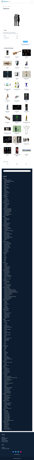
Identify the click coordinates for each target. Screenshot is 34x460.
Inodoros (5, 354)
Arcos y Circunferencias (7, 242)
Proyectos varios (5, 373)
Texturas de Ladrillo (6, 418)
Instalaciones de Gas (7, 295)
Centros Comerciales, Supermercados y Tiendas (10, 377)
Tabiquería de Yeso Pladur (7, 408)
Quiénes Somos (4, 439)
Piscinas (5, 318)
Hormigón (5, 239)
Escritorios (5, 328)
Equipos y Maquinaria (6, 270)
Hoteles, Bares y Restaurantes (8, 387)
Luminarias (5, 264)
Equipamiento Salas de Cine (8, 327)
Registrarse (3, 437)
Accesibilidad (5, 195)
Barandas (6, 198)
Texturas (4, 409)
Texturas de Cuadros (7, 414)
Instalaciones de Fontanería (8, 294)
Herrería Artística (6, 184)
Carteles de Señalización (7, 395)
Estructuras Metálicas (7, 236)
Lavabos (5, 355)
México (5, 260)
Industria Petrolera (6, 274)
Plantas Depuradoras (8, 285)
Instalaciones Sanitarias (7, 298)
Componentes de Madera (7, 180)
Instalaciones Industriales (7, 275)
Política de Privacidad (5, 441)
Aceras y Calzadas (6, 310)
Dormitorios (5, 322)
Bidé (4, 350)
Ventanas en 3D (6, 194)
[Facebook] (7, 164)
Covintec (5, 401)
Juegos (5, 333)
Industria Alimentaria (7, 272)
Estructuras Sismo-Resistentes (8, 237)
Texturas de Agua (6, 412)
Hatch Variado (6, 411)
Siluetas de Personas (7, 372)
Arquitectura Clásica (7, 320)
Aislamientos (6, 226)
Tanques (5, 277)
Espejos (5, 351)
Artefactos (5, 346)
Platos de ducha (6, 356)
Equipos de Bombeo (6, 271)
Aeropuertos (5, 374)
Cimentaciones (6, 229)
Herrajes (5, 183)
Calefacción (5, 205)
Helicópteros (6, 307)
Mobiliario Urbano (5, 309)
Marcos (5, 185)
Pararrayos (5, 265)
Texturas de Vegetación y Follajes (8, 420)
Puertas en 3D (6, 191)
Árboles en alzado (6, 423)
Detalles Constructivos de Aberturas (9, 181)
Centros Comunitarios (7, 378)
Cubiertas (5, 231)
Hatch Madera (6, 410)
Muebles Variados (6, 339)
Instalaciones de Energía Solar (8, 293)
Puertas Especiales (6, 192)
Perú (4, 261)
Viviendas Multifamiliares (7, 391)
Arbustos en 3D (6, 425)
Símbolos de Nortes (6, 398)
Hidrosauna (5, 353)
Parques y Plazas (6, 317)
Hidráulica (5, 283)
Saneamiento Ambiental (7, 284)
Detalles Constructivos (6, 225)
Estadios (5, 220)
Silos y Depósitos (6, 215)
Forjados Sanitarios (6, 238)
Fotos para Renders (6, 368)
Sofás (5, 344)
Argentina (5, 253)
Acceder (28, 44)
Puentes (5, 363)
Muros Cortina (6, 186)
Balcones (5, 179)
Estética (5, 330)
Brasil (5, 254)
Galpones (5, 385)
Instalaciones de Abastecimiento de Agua (9, 289)
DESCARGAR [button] (25, 41)
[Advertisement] (25, 34)
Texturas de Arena (6, 413)
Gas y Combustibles (6, 282)
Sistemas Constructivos (6, 400)
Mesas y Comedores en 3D (7, 338)
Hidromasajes (6, 352)
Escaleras (5, 197)
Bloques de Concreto (7, 227)
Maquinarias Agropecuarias (8, 214)
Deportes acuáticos (6, 219)
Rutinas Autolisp (6, 250)
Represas (5, 364)
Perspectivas (6, 249)
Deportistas (5, 367)
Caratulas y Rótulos (6, 244)
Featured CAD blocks (17, 454)
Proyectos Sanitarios (7, 357)
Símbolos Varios (6, 399)
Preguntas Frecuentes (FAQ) (5, 448)
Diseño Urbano (5, 252)
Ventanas (5, 193)
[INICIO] (3, 6)
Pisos (5, 240)
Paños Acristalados (6, 187)
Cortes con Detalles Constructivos (8, 230)
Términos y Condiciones (5, 440)
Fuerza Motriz (6, 263)
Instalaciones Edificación (6, 287)
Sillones (5, 343)
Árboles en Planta (6, 424)
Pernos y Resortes (6, 248)
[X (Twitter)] (17, 164)
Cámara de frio (6, 206)
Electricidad (4, 262)
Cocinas (5, 321)
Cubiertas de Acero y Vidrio (7, 402)
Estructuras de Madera (7, 403)
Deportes (4, 216)
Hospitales (5, 386)
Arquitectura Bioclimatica (7, 376)
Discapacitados (6, 196)
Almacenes (5, 375)
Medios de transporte (6, 299)
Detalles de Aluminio (7, 182)
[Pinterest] (26, 164)
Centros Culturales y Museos (8, 379)
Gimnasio (5, 221)
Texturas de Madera (6, 419)
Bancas (5, 311)
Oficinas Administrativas (7, 388)
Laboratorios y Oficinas (7, 334)
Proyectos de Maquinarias (7, 276)
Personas (4, 366)
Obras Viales (5, 361)
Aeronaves (5, 300)
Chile (5, 255)
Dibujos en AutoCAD (5, 241)
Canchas (5, 217)
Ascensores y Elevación (7, 288)
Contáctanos (3, 447)
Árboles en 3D (6, 422)
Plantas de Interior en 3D (7, 429)
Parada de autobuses (7, 316)
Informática (5, 331)
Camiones (5, 305)
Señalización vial (6, 365)
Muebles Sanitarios (5, 345)
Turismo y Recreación (7, 390)
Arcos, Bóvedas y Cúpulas (7, 243)
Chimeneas (5, 207)
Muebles (4, 319)
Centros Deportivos (6, 218)
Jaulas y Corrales (6, 213)
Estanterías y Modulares (7, 329)
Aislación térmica (6, 204)
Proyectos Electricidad (7, 266)
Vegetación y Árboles (6, 421)
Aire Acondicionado (6, 203)
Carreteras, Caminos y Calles (8, 362)
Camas (6, 323)
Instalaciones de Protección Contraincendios (10, 296)
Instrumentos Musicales (7, 332)
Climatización (5, 202)
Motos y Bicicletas (6, 308)
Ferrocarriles (6, 306)
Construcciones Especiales (7, 209)
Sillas (5, 342)
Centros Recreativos (7, 380)
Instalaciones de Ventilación (8, 297)
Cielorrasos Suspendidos (7, 228)
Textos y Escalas (6, 251)
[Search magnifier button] (30, 171)
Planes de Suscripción (5, 438)
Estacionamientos (6, 384)
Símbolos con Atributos (7, 397)
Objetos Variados (6, 340)
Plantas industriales (7, 389)
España (5, 259)
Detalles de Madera (6, 232)
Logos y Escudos (6, 396)
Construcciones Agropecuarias (7, 208)
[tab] (5, 30)
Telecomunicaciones (7, 286)
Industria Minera (6, 273)
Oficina (5, 341)
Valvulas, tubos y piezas (7, 278)
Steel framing (6, 407)
